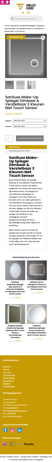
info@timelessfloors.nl (17, 411)
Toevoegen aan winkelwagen (30, 138)
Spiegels (40, 26)
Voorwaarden (9, 375)
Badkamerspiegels (28, 26)
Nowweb (43, 457)
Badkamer (15, 26)
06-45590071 (12, 408)
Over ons (7, 372)
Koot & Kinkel (32, 457)
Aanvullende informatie (19, 151)
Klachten (7, 383)
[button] (43, 38)
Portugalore (38, 459)
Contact (6, 366)
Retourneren (8, 381)
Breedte (8, 121)
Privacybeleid (9, 378)
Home (6, 26)
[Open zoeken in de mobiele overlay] (26, 18)
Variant (8, 126)
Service (6, 369)
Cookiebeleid (9, 386)
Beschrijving (14, 147)
